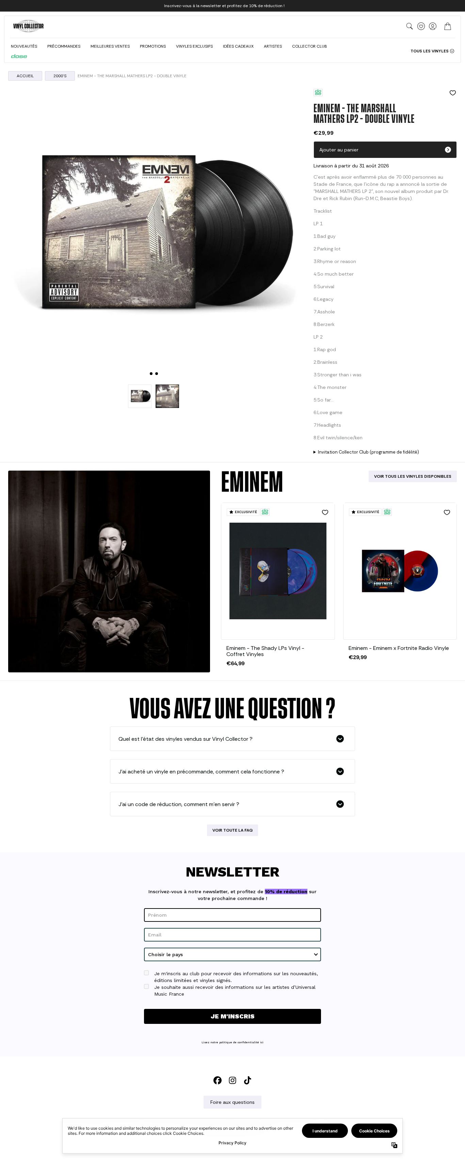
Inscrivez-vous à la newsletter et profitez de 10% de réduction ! (224, 6)
